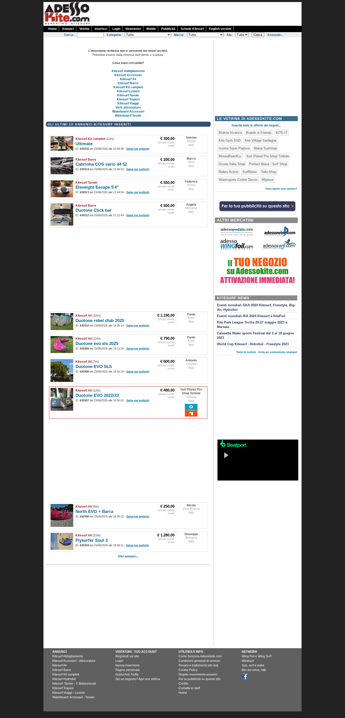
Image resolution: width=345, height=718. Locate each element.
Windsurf (248, 661)
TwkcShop (268, 172)
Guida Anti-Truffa (126, 674)
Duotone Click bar (94, 210)
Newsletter (133, 29)
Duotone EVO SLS (94, 366)
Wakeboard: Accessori (67, 697)
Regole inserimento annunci (198, 674)
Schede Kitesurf (192, 29)
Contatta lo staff (189, 688)
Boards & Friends (259, 133)
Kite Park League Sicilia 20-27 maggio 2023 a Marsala (252, 325)
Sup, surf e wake (253, 665)
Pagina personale (127, 670)
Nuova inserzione (127, 665)
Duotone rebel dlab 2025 (100, 320)
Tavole (89, 697)
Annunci (68, 29)
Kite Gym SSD (229, 140)
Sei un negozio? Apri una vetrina (137, 679)
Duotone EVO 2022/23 (97, 395)
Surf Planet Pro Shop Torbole (191, 391)
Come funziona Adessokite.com (200, 656)
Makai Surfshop (265, 148)
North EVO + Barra (94, 511)
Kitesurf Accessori (128, 75)
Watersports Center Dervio (238, 180)
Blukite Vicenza (230, 133)
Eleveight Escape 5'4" (97, 187)
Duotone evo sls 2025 (97, 343)
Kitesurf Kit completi (128, 87)
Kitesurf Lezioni (128, 91)
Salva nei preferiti (137, 148)
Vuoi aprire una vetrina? (281, 188)
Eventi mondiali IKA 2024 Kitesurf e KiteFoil (251, 316)
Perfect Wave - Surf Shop (268, 164)
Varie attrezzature (128, 107)
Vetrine (84, 29)
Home (52, 29)
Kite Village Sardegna (260, 140)
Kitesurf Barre (128, 83)
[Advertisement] (210, 13)
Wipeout (268, 180)
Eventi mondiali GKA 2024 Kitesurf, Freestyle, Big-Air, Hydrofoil (256, 307)
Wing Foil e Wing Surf (256, 656)
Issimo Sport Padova (234, 148)
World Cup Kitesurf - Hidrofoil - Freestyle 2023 (253, 344)
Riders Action (228, 172)
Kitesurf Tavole (128, 95)
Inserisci (101, 29)
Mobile (151, 29)
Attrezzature (87, 661)
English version (220, 29)
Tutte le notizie (246, 352)
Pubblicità (168, 29)
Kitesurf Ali (128, 79)
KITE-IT (281, 133)
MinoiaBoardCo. (230, 156)
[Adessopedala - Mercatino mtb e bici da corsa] (236, 236)
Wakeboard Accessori (128, 111)
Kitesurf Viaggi (128, 103)
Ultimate (84, 143)
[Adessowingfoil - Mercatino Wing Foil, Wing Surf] (236, 248)
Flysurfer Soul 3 (92, 540)
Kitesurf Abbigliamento (128, 71)
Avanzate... (275, 35)
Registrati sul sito (127, 656)
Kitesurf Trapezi (128, 99)
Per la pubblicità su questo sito (199, 679)
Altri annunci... (128, 556)
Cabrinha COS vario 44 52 (101, 164)
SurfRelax (249, 172)
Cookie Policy (188, 670)
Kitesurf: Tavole (62, 683)
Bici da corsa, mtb (254, 670)
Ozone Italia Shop (232, 164)
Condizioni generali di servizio (199, 661)
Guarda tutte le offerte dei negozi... (256, 125)
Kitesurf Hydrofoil (64, 679)
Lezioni (80, 692)
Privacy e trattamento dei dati (198, 665)
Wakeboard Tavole (128, 115)
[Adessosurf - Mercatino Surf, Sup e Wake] (279, 249)
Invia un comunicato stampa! (277, 352)
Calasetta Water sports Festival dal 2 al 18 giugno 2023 (255, 336)
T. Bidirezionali (86, 683)
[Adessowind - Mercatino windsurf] (279, 235)
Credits (183, 683)
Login (116, 29)
